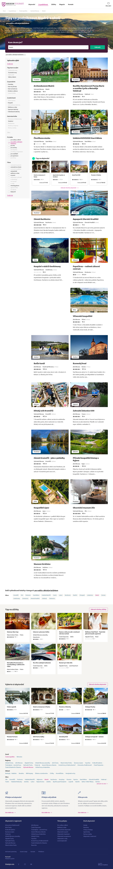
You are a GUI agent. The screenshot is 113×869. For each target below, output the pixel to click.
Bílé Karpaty (29, 773)
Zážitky (53, 4)
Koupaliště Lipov (41, 508)
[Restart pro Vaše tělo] (69, 652)
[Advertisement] (17, 227)
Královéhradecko (97, 763)
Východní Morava (34, 11)
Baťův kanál (39, 363)
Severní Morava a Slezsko (49, 765)
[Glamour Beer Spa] (17, 621)
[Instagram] (25, 864)
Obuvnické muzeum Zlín (84, 508)
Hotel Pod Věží (76, 175)
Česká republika (23, 11)
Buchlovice (67, 595)
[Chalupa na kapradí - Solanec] (95, 726)
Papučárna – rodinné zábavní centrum (86, 267)
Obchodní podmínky (11, 851)
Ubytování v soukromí (89, 836)
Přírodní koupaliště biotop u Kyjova (86, 459)
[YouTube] (31, 864)
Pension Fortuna (12, 737)
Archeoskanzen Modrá (44, 86)
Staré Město (36, 595)
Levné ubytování (62, 841)
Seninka (26, 781)
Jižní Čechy (55, 763)
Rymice (75, 779)
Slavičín (75, 595)
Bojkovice (39, 779)
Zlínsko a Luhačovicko (41, 773)
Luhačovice (90, 595)
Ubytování (31, 4)
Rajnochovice (40, 781)
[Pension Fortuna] (17, 726)
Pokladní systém (9, 858)
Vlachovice (52, 598)
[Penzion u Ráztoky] (69, 696)
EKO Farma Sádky (38, 737)
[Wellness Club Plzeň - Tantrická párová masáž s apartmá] (95, 621)
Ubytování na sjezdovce (64, 836)
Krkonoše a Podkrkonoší (85, 765)
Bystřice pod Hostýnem (59, 781)
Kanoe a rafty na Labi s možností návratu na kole (69, 633)
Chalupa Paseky (90, 707)
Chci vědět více (9, 812)
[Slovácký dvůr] (69, 726)
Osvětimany (17, 598)
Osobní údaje (23, 851)
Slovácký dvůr (63, 737)
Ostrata (103, 595)
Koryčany (61, 779)
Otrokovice (25, 598)
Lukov (60, 595)
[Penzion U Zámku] (98, 167)
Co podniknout (43, 4)
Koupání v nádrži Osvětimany (47, 266)
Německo (19, 757)
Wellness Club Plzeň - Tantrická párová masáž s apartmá (95, 633)
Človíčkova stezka (42, 138)
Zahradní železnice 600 (83, 411)
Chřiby (52, 773)
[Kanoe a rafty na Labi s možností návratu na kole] (69, 621)
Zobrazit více (90, 34)
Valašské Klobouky (16, 781)
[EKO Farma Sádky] (43, 726)
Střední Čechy (9, 763)
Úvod (4, 11)
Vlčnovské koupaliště (82, 316)
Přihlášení (41, 851)
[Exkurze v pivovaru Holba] (43, 621)
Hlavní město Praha (66, 763)
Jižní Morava (19, 763)
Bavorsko (34, 845)
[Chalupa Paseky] (95, 696)
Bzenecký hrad (79, 363)
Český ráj (37, 765)
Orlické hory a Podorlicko (42, 767)
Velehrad (44, 598)
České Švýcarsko (98, 765)
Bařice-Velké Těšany (87, 781)
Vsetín (54, 595)
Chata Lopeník (11, 707)
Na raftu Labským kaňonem (42, 663)
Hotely (85, 825)
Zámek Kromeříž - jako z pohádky (49, 458)
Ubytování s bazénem (63, 834)
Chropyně (82, 595)
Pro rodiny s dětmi (62, 825)
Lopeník (70, 781)
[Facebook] (19, 864)
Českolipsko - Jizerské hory (13, 765)
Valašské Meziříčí (46, 595)
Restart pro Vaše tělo (65, 663)
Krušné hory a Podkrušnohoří (67, 765)
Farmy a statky (87, 834)
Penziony (86, 827)
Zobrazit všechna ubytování (68, 188)
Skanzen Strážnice (42, 564)
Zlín (22, 595)
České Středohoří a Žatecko (13, 767)
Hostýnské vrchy (70, 773)
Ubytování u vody (62, 838)
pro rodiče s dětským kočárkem (46, 590)
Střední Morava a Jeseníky (42, 763)
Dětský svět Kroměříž (43, 411)
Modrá (43, 11)
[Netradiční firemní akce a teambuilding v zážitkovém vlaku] (17, 652)
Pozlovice (28, 595)
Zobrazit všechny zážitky (98, 609)
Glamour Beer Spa (12, 632)
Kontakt (70, 4)
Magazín (62, 4)
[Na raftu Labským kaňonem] (43, 652)
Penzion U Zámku (96, 175)
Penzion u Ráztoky (65, 707)
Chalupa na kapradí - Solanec (94, 737)
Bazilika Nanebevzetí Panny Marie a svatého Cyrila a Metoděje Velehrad (88, 88)
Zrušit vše (10, 64)
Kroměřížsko (59, 773)
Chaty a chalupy (88, 829)
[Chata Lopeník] (17, 696)
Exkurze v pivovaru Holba (41, 632)
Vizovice (69, 779)
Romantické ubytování (63, 829)
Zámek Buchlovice (42, 219)
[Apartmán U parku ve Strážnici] (60, 167)
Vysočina (87, 763)
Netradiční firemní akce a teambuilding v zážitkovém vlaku (15, 664)
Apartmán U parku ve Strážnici (59, 176)
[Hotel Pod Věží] (79, 167)
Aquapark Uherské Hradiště (85, 219)
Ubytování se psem (62, 832)
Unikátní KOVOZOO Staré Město (87, 138)
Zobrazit (97, 47)
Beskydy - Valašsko (11, 773)
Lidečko (48, 781)
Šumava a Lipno (78, 763)
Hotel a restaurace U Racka (39, 176)
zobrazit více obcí (101, 783)
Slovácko (21, 773)
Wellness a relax (61, 827)
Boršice (98, 781)
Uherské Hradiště (35, 598)
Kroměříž (16, 595)
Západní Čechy (29, 763)
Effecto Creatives (103, 864)
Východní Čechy (28, 765)
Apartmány (86, 832)
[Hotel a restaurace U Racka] (41, 167)
